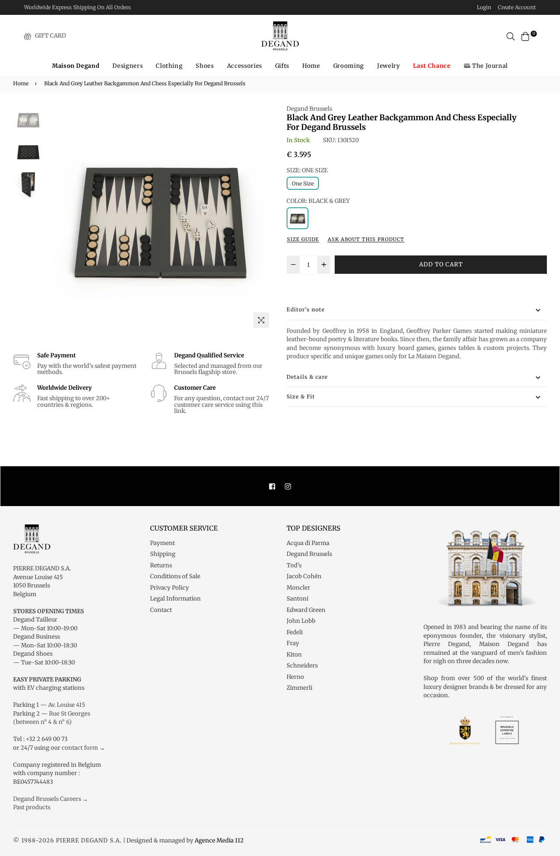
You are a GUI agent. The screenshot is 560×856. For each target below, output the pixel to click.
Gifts (282, 66)
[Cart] (525, 35)
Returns (161, 565)
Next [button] (262, 218)
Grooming (348, 66)
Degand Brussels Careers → (50, 799)
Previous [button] (56, 218)
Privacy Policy (169, 587)
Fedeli (295, 632)
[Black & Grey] (297, 218)
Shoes (205, 66)
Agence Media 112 (219, 840)
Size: (307, 170)
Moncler (298, 587)
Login (484, 7)
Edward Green (306, 610)
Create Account (517, 7)
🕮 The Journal (486, 66)
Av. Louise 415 (66, 705)
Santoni (297, 598)
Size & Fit (301, 396)
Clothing (169, 66)
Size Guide (303, 239)
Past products (31, 807)
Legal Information (175, 598)
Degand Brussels (309, 108)
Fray (293, 643)
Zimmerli (299, 688)
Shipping (162, 554)
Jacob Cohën (304, 576)
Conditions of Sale (175, 576)
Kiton (294, 654)
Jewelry (388, 66)
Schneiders (302, 665)
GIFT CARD (50, 35)
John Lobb (301, 621)
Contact (161, 610)
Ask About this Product (366, 239)
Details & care (307, 377)
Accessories (244, 66)
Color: (318, 201)
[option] (159, 218)
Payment (162, 543)
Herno (295, 677)
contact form (80, 747)
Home (311, 66)
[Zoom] (261, 320)
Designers (127, 66)
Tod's (294, 565)
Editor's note (306, 309)
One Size (303, 183)
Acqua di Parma (308, 543)
